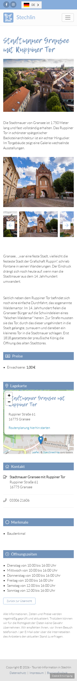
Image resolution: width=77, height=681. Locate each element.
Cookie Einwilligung (62, 676)
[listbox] (31, 5)
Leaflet (35, 452)
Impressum (37, 673)
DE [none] (33, 4)
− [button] (9, 402)
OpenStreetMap (51, 452)
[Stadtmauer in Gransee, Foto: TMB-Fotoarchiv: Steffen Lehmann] (38, 182)
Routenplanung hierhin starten (29, 428)
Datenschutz (18, 673)
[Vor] (66, 225)
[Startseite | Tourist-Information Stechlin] (25, 17)
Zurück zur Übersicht (19, 601)
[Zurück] (10, 225)
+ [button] (9, 395)
